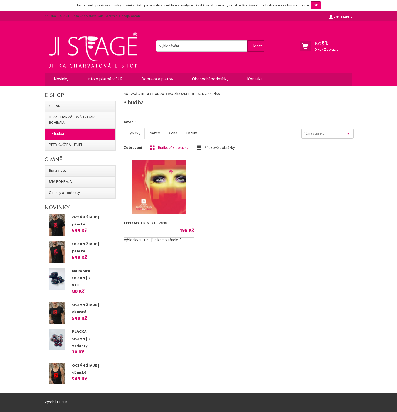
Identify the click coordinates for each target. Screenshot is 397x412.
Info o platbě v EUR (105, 79)
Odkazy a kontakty (64, 193)
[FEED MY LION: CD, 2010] (159, 187)
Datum (191, 133)
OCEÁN (54, 106)
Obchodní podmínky (210, 79)
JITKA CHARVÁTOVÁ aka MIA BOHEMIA (172, 94)
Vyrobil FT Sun (56, 402)
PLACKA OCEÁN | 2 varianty (81, 339)
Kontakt (254, 79)
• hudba (58, 134)
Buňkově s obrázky (173, 148)
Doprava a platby (157, 79)
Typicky (134, 133)
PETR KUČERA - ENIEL (66, 145)
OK (316, 5)
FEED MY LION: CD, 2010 (145, 223)
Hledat (256, 46)
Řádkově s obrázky (219, 148)
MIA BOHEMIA (60, 182)
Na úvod (130, 94)
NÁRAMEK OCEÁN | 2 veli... (81, 278)
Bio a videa (58, 171)
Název (155, 133)
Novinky (61, 79)
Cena (173, 133)
